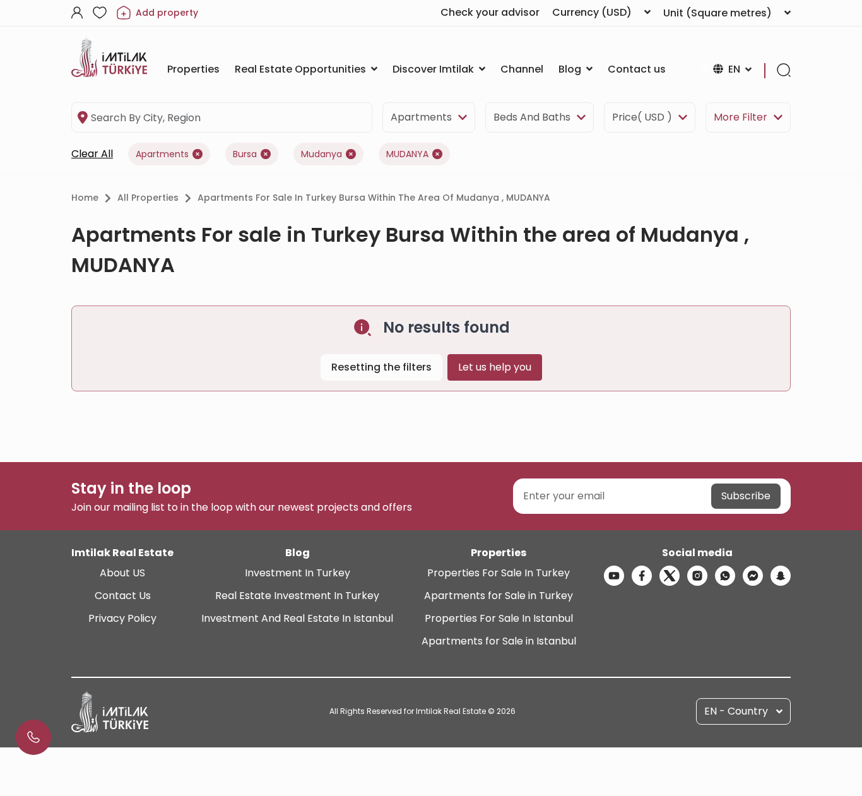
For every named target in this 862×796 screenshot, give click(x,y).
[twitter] (669, 576)
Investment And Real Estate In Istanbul (297, 618)
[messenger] (753, 576)
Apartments (421, 117)
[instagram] (697, 576)
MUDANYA (407, 154)
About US (122, 573)
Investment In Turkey (297, 573)
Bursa (245, 154)
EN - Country (736, 711)
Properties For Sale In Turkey (498, 573)
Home (84, 197)
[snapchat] (780, 576)
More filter (740, 117)
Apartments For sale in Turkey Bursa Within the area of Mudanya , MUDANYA (374, 197)
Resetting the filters (381, 367)
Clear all (92, 153)
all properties (148, 197)
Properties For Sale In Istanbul (499, 618)
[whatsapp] (725, 576)
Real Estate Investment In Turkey (297, 595)
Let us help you (494, 367)
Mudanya (321, 154)
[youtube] (614, 576)
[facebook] (642, 576)
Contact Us (123, 595)
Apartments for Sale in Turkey (498, 595)
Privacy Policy (122, 618)
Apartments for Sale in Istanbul (499, 641)
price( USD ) (642, 117)
